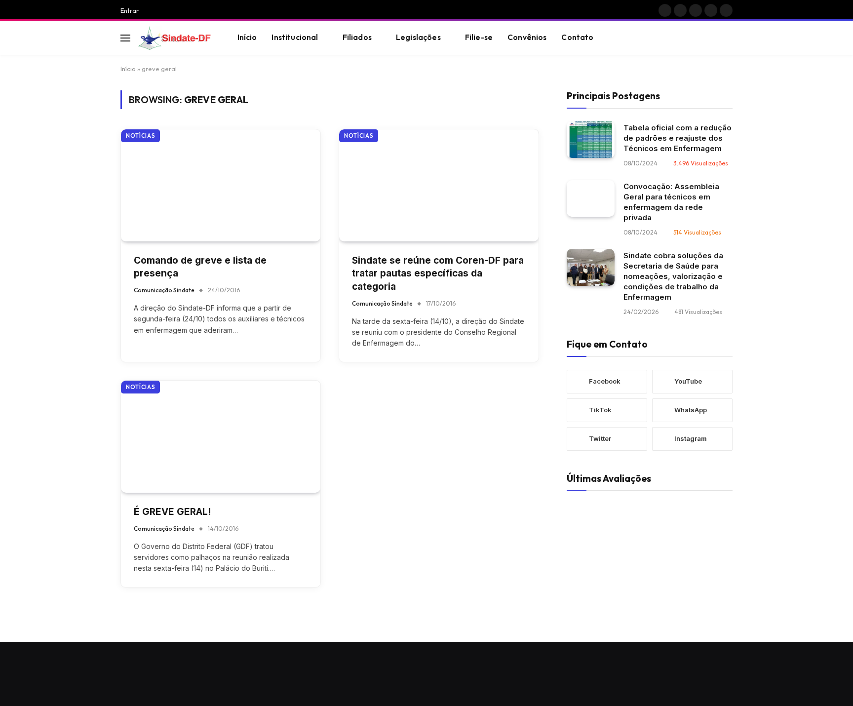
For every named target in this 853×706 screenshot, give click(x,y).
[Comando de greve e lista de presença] (220, 185)
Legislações (418, 37)
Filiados (357, 37)
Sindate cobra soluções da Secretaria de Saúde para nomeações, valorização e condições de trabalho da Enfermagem (673, 275)
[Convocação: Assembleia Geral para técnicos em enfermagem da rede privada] (591, 198)
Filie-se (479, 37)
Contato (577, 37)
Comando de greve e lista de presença (200, 267)
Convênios (526, 37)
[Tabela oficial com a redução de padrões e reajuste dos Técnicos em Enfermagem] (591, 139)
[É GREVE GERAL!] (220, 437)
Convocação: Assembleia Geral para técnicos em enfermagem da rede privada (671, 201)
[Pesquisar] (728, 38)
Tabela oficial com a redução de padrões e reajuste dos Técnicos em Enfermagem (677, 137)
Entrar (129, 10)
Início (247, 37)
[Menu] (125, 38)
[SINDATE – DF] (175, 38)
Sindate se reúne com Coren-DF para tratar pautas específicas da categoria (438, 273)
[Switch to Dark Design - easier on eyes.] (713, 38)
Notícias (140, 135)
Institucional (294, 37)
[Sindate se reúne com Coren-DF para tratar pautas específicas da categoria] (439, 185)
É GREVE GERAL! (172, 511)
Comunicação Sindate (164, 290)
